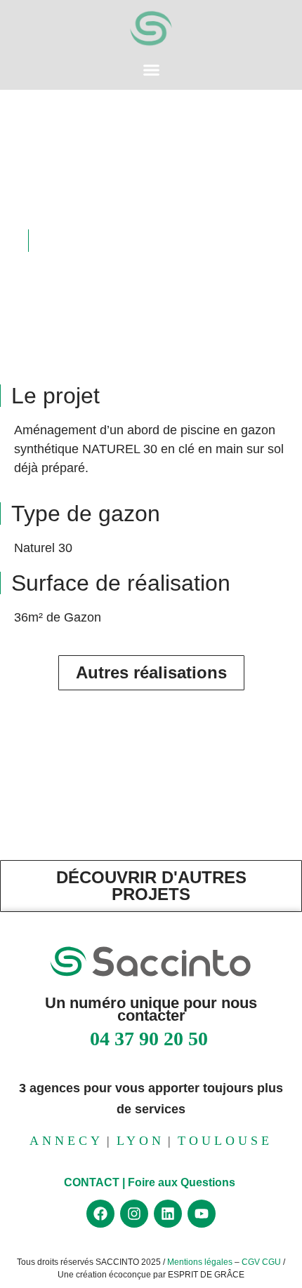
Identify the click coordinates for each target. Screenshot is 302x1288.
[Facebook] (100, 1214)
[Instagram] (134, 1214)
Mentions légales (201, 1262)
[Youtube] (202, 1214)
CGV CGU (261, 1262)
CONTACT (91, 1182)
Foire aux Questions (183, 1182)
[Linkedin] (168, 1214)
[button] (151, 70)
